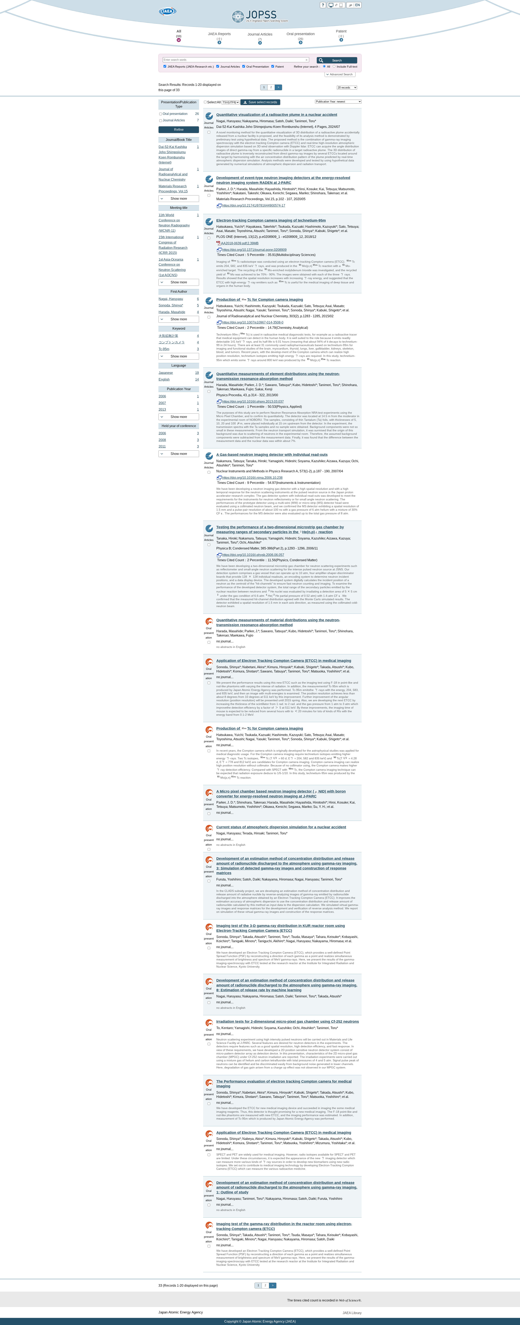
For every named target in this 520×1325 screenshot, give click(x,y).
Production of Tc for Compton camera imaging (259, 300)
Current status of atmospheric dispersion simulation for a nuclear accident (281, 827)
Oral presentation (301, 36)
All (178, 33)
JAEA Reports (219, 36)
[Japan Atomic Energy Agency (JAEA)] (167, 12)
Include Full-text (347, 66)
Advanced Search (341, 74)
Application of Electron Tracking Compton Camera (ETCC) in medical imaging (283, 661)
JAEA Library (352, 1313)
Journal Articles (260, 36)
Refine (179, 129)
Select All (214, 102)
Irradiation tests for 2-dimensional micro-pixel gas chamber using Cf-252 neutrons (287, 1022)
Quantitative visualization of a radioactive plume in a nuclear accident (276, 115)
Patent (341, 33)
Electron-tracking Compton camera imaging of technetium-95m (271, 220)
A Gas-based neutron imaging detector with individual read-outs (272, 455)
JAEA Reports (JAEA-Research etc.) (191, 66)
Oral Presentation (257, 66)
